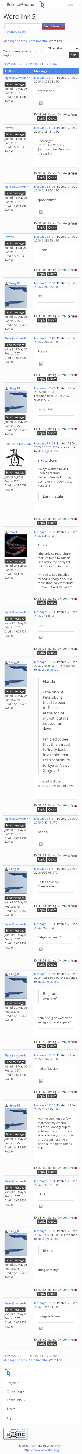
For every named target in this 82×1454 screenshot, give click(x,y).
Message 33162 (44, 1105)
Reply (41, 118)
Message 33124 (44, 443)
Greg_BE (14, 283)
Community (15, 1400)
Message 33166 (44, 1231)
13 (25, 64)
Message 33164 (44, 1181)
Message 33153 (44, 924)
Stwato (9, 128)
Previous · (10, 64)
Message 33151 (44, 869)
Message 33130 (44, 532)
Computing (14, 1391)
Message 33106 (44, 187)
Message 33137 (44, 819)
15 (36, 64)
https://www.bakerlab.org (41, 1450)
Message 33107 (44, 237)
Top (9, 1418)
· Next (53, 64)
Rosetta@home (20, 4)
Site (10, 1408)
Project (12, 1383)
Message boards (15, 41)
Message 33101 (44, 78)
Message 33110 (44, 338)
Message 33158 (44, 974)
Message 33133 (44, 612)
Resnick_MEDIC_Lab (18, 444)
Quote (52, 118)
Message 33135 (44, 662)
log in (7, 55)
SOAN (13, 532)
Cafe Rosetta (38, 41)
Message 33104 (44, 128)
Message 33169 (44, 1303)
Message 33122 (44, 388)
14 (31, 64)
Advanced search (16, 32)
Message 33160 (44, 1055)
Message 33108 (44, 283)
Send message (15, 84)
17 (46, 64)
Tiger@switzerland (17, 78)
